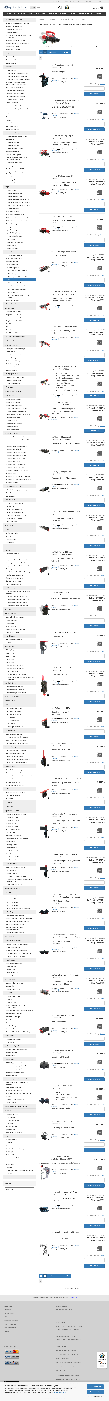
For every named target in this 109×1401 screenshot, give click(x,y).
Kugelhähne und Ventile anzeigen (16, 814)
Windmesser (10, 1164)
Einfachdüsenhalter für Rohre (15, 87)
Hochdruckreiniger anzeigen (14, 686)
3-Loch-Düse (10, 659)
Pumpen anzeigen (11, 190)
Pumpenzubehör (11, 245)
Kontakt (56, 1)
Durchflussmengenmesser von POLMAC (18, 599)
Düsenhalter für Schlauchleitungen (16, 76)
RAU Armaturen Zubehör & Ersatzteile (19, 283)
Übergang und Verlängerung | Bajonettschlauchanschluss (14, 173)
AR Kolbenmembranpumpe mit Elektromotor (19, 218)
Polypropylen (10, 798)
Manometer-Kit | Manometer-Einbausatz (18, 908)
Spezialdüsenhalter (12, 126)
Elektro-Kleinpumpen (12, 224)
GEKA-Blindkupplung (12, 720)
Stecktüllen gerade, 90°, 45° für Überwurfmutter (15, 1006)
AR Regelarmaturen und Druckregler (17, 221)
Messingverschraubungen (14, 1087)
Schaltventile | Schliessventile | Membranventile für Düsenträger (16, 83)
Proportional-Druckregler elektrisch (16, 560)
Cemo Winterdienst (12, 426)
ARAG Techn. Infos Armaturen (65, 1371)
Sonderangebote (9, 341)
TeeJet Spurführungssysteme (15, 924)
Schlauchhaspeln (11, 370)
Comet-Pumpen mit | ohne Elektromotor (18, 202)
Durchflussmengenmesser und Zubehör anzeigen (18, 592)
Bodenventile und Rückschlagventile (17, 838)
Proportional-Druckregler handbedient (17, 566)
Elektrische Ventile (11, 848)
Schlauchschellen (10, 979)
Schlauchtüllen (9, 993)
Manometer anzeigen (12, 896)
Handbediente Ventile (12, 851)
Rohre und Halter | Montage (13, 940)
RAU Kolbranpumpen (12, 208)
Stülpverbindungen (11, 873)
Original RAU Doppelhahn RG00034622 (66, 779)
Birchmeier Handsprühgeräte (14, 756)
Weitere (98, 14)
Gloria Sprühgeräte (10, 766)
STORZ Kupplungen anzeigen (15, 1063)
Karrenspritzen (9, 806)
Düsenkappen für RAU (12, 145)
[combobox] (53, 52)
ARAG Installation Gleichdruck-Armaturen (68, 1375)
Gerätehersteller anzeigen (14, 255)
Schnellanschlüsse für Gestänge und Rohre (19, 953)
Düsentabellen (9, 1177)
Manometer (8, 892)
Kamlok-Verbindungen (11, 789)
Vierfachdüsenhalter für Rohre (15, 93)
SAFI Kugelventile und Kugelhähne (15, 336)
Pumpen (73, 14)
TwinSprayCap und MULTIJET (15, 169)
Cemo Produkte (9, 395)
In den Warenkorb (94, 94)
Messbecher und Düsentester (15, 1146)
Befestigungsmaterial (11, 374)
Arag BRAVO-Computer (13, 49)
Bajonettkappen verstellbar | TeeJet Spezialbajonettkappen (16, 159)
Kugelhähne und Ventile (12, 811)
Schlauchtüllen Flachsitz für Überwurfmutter (19, 1010)
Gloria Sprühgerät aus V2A (14, 779)
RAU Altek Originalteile (13, 268)
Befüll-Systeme (10, 352)
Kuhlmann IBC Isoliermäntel (14, 449)
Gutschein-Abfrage (69, 1)
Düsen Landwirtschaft (13, 60)
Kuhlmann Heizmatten (12, 473)
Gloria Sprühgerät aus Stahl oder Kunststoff (19, 776)
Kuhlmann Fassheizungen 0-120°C (16, 461)
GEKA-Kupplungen (10, 705)
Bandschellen (10, 986)
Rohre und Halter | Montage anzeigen (17, 944)
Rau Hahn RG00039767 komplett (63, 633)
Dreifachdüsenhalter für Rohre (15, 90)
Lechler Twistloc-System (13, 155)
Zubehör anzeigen (11, 1139)
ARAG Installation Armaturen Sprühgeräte (68, 1379)
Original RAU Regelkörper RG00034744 (65, 252)
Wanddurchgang (11, 1026)
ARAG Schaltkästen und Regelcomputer (18, 737)
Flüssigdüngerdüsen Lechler (14, 665)
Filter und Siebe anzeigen (13, 311)
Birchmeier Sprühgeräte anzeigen (16, 750)
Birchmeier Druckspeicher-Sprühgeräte (18, 759)
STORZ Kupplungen (10, 1059)
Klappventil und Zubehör (13, 835)
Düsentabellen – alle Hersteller (65, 1367)
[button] (79, 1)
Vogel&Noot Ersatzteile (13, 300)
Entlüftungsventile (11, 521)
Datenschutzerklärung (59, 1392)
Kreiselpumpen (10, 227)
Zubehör (7, 1136)
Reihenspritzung (9, 936)
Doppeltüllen (10, 999)
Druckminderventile (12, 557)
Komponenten (10, 1055)
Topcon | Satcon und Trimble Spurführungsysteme (14, 928)
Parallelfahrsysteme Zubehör (15, 932)
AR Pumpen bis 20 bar (12, 211)
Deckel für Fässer (10, 499)
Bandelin (8, 493)
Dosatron (7, 546)
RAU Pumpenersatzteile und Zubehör (19, 277)
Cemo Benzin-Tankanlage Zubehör (16, 408)
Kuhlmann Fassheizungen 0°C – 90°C (17, 440)
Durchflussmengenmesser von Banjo (17, 605)
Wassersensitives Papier (13, 1161)
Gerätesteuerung (10, 730)
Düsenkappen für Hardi (13, 142)
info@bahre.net (60, 1322)
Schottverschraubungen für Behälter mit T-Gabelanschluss (19, 880)
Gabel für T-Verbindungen (14, 884)
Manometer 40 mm (12, 905)
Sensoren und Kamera (12, 46)
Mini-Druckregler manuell (13, 584)
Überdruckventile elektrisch (14, 578)
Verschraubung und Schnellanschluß (16, 1079)
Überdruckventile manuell (13, 581)
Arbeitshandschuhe (12, 1126)
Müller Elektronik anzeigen (14, 639)
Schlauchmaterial (10, 960)
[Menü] (105, 1353)
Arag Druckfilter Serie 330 (14, 321)
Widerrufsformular (10, 1328)
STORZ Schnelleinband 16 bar (15, 1072)
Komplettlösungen (11, 1052)
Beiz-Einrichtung (11, 1117)
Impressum (7, 1309)
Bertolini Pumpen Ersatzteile (14, 242)
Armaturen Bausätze (12, 32)
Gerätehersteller (85, 14)
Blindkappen (10, 139)
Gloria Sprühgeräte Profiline (14, 782)
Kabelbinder (9, 1167)
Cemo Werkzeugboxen (13, 417)
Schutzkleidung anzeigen (13, 1039)
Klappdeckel (10, 506)
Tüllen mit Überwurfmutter (14, 1014)
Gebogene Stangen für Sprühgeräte (16, 950)
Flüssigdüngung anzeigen (14, 650)
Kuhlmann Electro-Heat (11, 433)
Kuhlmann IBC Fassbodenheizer (15, 467)
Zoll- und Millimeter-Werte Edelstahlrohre (68, 1362)
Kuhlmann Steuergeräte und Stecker (17, 470)
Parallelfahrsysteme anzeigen (15, 915)
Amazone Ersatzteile (12, 261)
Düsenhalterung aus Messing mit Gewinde (19, 79)
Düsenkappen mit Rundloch (14, 148)
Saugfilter (9, 324)
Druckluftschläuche (12, 973)
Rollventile (9, 123)
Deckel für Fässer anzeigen (14, 503)
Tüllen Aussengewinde (13, 1020)
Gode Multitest (10, 1123)
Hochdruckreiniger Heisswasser (16, 693)
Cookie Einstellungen (10, 1335)
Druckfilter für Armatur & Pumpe (15, 318)
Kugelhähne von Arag (12, 817)
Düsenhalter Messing (12, 129)
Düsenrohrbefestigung (13, 383)
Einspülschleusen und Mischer (15, 355)
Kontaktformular (9, 1313)
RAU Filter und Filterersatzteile (17, 286)
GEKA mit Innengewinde (13, 714)
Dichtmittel (9, 1143)
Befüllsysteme (9, 387)
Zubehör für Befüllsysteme (13, 391)
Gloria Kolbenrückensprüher (14, 773)
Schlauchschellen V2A (13, 989)
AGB (5, 1317)
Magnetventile (10, 854)
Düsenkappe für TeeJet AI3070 (15, 180)
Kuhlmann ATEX (11, 443)
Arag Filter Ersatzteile (12, 333)
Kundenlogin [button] (90, 1)
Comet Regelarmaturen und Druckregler (18, 205)
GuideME (9, 643)
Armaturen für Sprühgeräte (14, 26)
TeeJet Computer (11, 626)
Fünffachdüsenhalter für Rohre (15, 96)
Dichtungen (8, 529)
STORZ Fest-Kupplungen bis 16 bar (16, 1066)
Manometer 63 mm (12, 902)
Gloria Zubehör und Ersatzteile (15, 785)
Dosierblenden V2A (12, 671)
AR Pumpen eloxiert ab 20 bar (15, 214)
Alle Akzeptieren (95, 1387)
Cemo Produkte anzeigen (13, 399)
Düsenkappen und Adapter (57, 14)
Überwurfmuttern (11, 177)
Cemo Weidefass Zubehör (14, 423)
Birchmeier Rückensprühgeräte (15, 753)
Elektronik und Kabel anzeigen (15, 617)
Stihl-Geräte (8, 802)
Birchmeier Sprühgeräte (12, 747)
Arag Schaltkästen (11, 620)
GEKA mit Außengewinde (13, 711)
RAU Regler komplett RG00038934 (64, 327)
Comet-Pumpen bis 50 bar (14, 196)
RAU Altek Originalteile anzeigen (17, 271)
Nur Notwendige (95, 1392)
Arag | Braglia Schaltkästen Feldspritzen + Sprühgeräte (18, 36)
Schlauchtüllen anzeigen (13, 996)
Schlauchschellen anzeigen (14, 983)
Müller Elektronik (10, 636)
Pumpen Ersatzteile (12, 248)
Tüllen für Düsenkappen (13, 1017)
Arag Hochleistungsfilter (13, 315)
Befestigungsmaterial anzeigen (15, 377)
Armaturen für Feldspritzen (14, 29)
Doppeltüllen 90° (11, 1002)
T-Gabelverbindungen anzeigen (15, 867)
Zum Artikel (94, 320)
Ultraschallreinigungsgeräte (13, 486)
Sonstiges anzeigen (12, 1114)
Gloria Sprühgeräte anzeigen (14, 770)
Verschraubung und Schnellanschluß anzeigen (17, 1083)
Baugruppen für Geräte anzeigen (16, 349)
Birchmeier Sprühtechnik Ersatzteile (17, 762)
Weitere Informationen (95, 1396)
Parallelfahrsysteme (11, 912)
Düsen (31, 14)
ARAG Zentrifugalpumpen (14, 236)
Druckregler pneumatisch (13, 569)
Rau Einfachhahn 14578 (60, 708)
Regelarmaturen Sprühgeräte (14, 575)
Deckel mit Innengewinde (14, 509)
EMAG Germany (11, 496)
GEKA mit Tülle (10, 717)
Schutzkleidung (9, 1035)
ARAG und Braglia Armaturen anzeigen (17, 23)
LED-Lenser (8, 609)
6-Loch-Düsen (10, 656)
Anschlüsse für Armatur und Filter (16, 876)
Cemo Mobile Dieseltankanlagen (16, 411)
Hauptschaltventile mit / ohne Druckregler (18, 572)
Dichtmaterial (10, 542)
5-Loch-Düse (10, 662)
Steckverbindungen (12, 870)
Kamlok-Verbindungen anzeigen (15, 792)
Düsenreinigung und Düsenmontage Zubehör (19, 1170)
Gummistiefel (10, 1042)
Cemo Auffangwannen (13, 402)
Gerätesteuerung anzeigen (14, 734)
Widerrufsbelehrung (10, 1324)
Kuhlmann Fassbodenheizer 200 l (16, 464)
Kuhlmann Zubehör (12, 482)
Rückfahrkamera (10, 700)
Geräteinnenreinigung (12, 364)
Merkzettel (101, 1)
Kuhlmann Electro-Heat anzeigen (16, 437)
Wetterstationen (11, 1129)
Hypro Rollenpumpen (12, 230)
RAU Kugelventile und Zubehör (17, 289)
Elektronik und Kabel (11, 613)
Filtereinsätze (10, 327)
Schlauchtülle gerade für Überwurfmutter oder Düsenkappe (20, 678)
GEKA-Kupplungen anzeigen (14, 708)
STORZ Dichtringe (11, 1075)
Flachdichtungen (11, 539)
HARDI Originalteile (12, 264)
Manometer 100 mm (12, 899)
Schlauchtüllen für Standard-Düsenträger (18, 1032)
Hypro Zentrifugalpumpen (14, 233)
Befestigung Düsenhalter (13, 380)
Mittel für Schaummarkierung (15, 1149)
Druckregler (8, 550)
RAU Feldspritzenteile (14, 292)
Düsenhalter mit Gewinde (13, 106)
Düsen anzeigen (11, 57)
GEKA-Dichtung (10, 724)
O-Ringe (8, 536)
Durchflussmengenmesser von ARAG (17, 602)
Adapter (8, 120)
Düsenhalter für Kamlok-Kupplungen (17, 73)
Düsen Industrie (11, 63)
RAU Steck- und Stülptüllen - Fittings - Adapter (19, 296)
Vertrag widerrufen (11, 1382)
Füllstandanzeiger (11, 358)
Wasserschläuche (11, 976)
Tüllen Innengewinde (12, 1023)
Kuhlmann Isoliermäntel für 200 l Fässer (18, 476)
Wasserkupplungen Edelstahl (15, 727)
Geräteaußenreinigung (13, 361)
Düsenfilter (9, 330)
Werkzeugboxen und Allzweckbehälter (16, 1106)
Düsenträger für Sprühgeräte (14, 100)
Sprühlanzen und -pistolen (12, 1046)
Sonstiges (8, 1110)
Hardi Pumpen (10, 239)
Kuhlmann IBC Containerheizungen (16, 446)
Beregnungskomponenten (14, 1120)
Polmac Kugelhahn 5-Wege (14, 829)
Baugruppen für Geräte (11, 345)
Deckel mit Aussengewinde (14, 512)
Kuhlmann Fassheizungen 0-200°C (16, 458)
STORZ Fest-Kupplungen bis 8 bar (16, 1069)
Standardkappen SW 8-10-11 (14, 163)
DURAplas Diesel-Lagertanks (13, 304)
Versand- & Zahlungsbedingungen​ (66, 1350)
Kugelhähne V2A (11, 823)
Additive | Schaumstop (13, 1152)
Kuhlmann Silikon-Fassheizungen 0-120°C (18, 452)
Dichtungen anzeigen (12, 533)
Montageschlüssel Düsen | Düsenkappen (18, 183)
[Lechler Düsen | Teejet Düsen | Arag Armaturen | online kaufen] (15, 7)
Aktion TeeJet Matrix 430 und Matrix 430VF (19, 918)
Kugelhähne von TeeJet (13, 820)
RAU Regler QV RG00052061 (62, 216)
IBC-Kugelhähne (11, 832)
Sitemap (6, 1331)
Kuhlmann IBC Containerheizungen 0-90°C (18, 479)
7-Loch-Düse (10, 653)
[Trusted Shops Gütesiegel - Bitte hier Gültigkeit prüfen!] (72, 7)
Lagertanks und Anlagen (12, 696)
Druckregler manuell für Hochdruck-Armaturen (20, 563)
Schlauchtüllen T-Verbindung (14, 1029)
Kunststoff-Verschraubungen (15, 1090)
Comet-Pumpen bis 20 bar (14, 193)
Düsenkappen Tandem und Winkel (16, 166)
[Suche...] (59, 7)
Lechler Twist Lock (12, 114)
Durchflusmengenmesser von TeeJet (17, 596)
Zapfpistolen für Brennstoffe (14, 1132)
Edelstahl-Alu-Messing (13, 795)
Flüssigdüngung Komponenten (15, 668)
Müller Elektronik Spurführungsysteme (17, 921)
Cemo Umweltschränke (13, 429)
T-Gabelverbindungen (11, 863)
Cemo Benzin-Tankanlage (14, 405)
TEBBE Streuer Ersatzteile (14, 258)
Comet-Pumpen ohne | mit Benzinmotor (18, 199)
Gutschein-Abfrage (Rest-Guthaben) (67, 1354)
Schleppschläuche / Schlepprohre (16, 674)
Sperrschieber (10, 841)
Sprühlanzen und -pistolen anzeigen (16, 1049)
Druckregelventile (11, 845)
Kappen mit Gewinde (12, 151)
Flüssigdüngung (9, 646)
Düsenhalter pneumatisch (14, 117)
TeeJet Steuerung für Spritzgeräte (16, 740)
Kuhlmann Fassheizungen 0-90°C (16, 455)
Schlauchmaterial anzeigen (14, 963)
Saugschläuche (11, 970)
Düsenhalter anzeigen (12, 70)
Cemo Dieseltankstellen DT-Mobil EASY (18, 414)
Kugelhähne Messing (12, 826)
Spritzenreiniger (11, 1155)
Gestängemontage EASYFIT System (17, 956)
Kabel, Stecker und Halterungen (15, 40)
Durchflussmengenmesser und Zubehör (17, 588)
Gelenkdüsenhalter (12, 103)
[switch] (102, 1366)
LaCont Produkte (10, 525)
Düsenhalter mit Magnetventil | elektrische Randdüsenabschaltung (19, 110)
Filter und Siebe (9, 308)
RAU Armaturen (12, 280)
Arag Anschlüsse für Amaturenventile (17, 43)
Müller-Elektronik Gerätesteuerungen (17, 743)
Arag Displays (10, 623)
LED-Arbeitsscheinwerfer (12, 888)
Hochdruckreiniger (10, 683)
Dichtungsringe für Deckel (14, 518)
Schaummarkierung (12, 367)
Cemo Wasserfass (11, 420)
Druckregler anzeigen (12, 553)
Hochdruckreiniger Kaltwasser (15, 689)
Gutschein (9, 1173)
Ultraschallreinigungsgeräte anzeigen (17, 490)
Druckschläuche (11, 966)
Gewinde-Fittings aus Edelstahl (15, 1099)
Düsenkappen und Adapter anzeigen (17, 136)
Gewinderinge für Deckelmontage (16, 515)
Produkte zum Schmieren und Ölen (16, 1158)
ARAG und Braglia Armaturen (15, 14)
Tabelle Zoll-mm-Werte (63, 1358)
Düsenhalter (40, 14)
